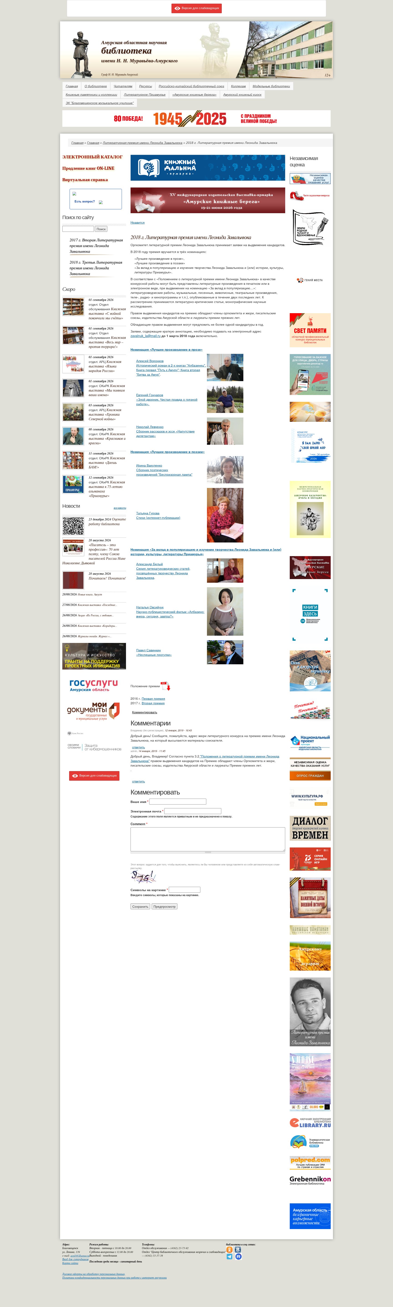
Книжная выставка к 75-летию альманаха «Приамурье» (107, 489)
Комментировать (144, 712)
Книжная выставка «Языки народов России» (105, 366)
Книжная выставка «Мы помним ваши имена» (107, 390)
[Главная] (81, 54)
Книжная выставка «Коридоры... (97, 625)
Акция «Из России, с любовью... (96, 615)
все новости (120, 508)
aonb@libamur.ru (80, 1255)
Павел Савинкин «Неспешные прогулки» (154, 652)
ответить (138, 747)
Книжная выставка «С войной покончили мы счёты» (107, 313)
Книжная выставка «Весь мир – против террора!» (107, 342)
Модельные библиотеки (271, 86)
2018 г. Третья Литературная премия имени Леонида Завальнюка (96, 267)
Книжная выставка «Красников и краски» (107, 438)
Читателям (123, 86)
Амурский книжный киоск (242, 94)
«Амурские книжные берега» (194, 94)
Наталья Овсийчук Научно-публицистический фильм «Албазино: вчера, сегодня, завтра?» (170, 611)
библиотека (126, 50)
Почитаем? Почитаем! (107, 578)
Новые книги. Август (90, 594)
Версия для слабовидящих (200, 8)
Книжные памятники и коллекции (91, 94)
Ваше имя (139, 801)
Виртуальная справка (85, 179)
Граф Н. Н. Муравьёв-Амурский (119, 74)
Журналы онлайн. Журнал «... (94, 636)
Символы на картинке (149, 889)
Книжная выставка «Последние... (97, 605)
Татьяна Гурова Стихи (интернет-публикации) (158, 515)
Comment (139, 824)
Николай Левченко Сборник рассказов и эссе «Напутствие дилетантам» (165, 431)
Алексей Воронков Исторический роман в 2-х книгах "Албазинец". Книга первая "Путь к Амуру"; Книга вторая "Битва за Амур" (171, 367)
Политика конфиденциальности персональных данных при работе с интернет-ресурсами (114, 1277)
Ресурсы (145, 86)
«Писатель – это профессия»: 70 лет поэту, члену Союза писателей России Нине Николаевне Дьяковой (94, 553)
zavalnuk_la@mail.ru (146, 335)
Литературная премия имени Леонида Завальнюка (142, 143)
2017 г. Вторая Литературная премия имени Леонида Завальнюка (96, 245)
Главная (72, 86)
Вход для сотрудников (75, 1259)
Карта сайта (70, 1263)
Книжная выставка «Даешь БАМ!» (107, 462)
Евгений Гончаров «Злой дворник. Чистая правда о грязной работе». (166, 399)
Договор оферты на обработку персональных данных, (93, 1274)
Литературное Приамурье (145, 94)
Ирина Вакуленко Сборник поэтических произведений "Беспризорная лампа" (164, 470)
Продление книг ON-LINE (88, 168)
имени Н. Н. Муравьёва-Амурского (139, 60)
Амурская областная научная (134, 42)
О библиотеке (96, 86)
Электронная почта (147, 811)
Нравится (138, 222)
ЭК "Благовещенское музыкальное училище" (100, 103)
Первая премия (153, 698)
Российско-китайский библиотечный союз (191, 86)
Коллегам (238, 86)
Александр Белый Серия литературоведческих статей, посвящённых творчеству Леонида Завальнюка (163, 571)
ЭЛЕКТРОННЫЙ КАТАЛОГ (92, 157)
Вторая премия (153, 703)
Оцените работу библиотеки (107, 521)
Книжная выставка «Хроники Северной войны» (105, 414)
